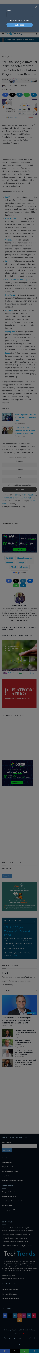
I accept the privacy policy (20, 20)
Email (8, 10)
